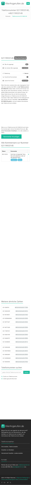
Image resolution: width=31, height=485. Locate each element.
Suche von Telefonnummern (10, 376)
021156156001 (15, 314)
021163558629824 (15, 318)
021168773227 (15, 322)
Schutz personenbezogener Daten (9, 479)
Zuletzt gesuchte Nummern (10, 378)
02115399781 (15, 307)
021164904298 (15, 347)
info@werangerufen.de (23, 465)
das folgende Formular (18, 467)
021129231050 (15, 334)
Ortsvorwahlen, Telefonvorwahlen (9, 446)
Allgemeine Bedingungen (23, 477)
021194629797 (15, 338)
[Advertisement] (15, 38)
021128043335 (15, 311)
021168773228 (15, 327)
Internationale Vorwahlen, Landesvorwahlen (12, 453)
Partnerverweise (24, 479)
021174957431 (15, 331)
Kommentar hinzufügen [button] (11, 136)
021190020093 (15, 362)
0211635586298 (15, 358)
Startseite (8, 16)
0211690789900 (15, 351)
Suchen (26, 372)
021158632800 (15, 354)
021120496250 (15, 342)
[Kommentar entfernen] (28, 154)
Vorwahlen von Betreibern (7, 450)
